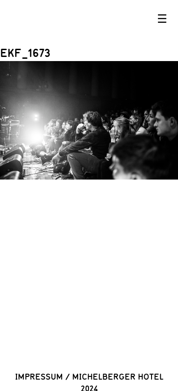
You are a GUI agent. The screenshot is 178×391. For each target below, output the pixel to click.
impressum (39, 376)
